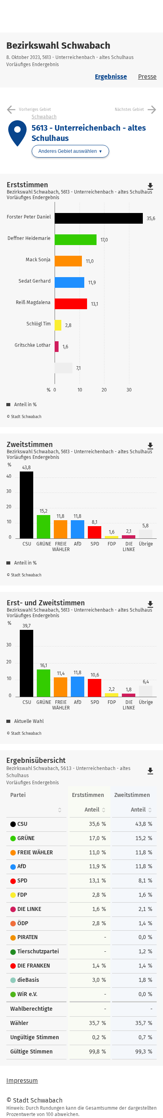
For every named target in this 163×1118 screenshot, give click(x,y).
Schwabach (44, 117)
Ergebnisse (111, 76)
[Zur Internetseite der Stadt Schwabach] (45, 16)
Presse (147, 76)
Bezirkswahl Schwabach (58, 45)
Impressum (22, 1080)
